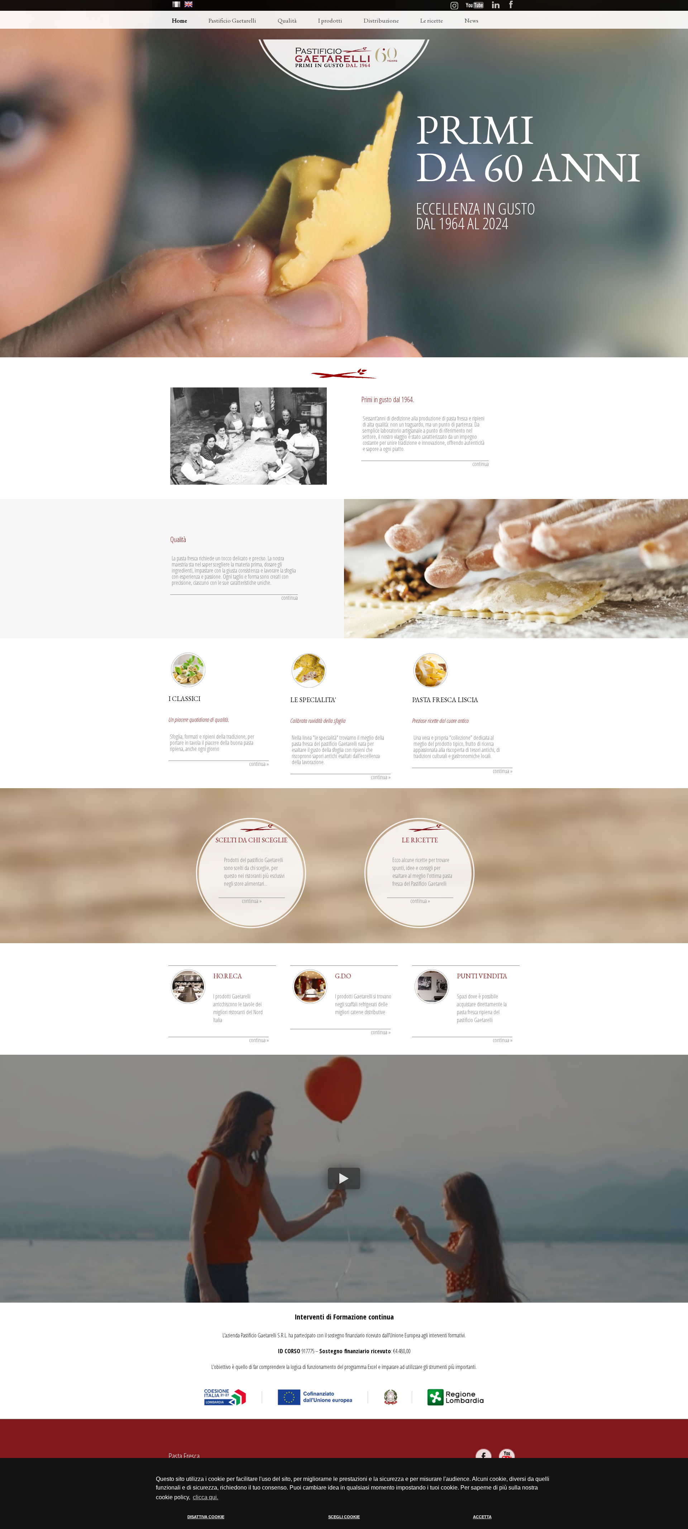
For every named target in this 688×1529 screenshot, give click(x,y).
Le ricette (431, 20)
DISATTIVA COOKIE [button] (205, 1517)
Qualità (287, 20)
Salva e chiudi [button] (516, 1523)
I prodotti (330, 20)
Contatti (183, 32)
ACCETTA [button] (482, 1517)
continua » (259, 764)
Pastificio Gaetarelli (232, 20)
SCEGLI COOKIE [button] (344, 1517)
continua (480, 464)
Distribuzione (381, 20)
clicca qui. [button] (205, 1497)
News (471, 20)
